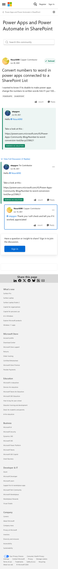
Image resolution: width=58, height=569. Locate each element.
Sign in (14, 248)
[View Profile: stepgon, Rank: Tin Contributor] (6, 167)
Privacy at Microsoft (10, 530)
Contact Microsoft (18, 559)
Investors (6, 534)
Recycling (42, 562)
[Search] (35, 4)
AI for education (8, 414)
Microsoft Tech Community (12, 490)
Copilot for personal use (11, 311)
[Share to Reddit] (29, 280)
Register (42, 4)
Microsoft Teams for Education (13, 392)
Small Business (8, 459)
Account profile (8, 338)
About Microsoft (8, 521)
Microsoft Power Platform (12, 445)
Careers (6, 516)
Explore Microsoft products (12, 320)
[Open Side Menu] (4, 4)
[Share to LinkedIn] (15, 280)
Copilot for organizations (11, 307)
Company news (8, 525)
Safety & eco (31, 562)
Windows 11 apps (9, 325)
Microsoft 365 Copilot (10, 454)
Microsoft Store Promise (11, 365)
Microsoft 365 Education (11, 396)
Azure (5, 472)
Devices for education (10, 387)
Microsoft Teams (8, 450)
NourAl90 (15, 59)
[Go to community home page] (10, 4)
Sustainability (8, 548)
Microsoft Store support (11, 347)
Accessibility (7, 543)
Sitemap (6, 559)
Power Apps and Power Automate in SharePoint (22, 12)
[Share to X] (24, 280)
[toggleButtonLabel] (54, 12)
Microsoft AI (7, 427)
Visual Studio (7, 503)
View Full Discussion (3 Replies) (17, 159)
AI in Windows (8, 316)
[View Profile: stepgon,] (8, 113)
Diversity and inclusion (11, 539)
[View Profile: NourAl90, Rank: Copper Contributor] (5, 61)
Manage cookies (41, 559)
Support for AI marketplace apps (14, 485)
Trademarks (19, 562)
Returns (6, 351)
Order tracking (8, 356)
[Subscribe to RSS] (38, 280)
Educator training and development (15, 405)
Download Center (9, 342)
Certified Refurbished (10, 361)
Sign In (51, 4)
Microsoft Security (9, 432)
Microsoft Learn (8, 481)
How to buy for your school (12, 401)
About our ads (8, 564)
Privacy (30, 559)
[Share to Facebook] (19, 280)
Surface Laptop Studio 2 (11, 302)
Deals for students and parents (13, 410)
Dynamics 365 (8, 436)
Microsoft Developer (10, 476)
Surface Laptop (8, 298)
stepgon (16, 111)
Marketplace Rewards (10, 499)
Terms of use (7, 562)
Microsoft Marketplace (11, 494)
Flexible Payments (9, 370)
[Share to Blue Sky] (33, 280)
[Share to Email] (43, 280)
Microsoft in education (11, 383)
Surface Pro (7, 293)
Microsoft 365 (8, 441)
